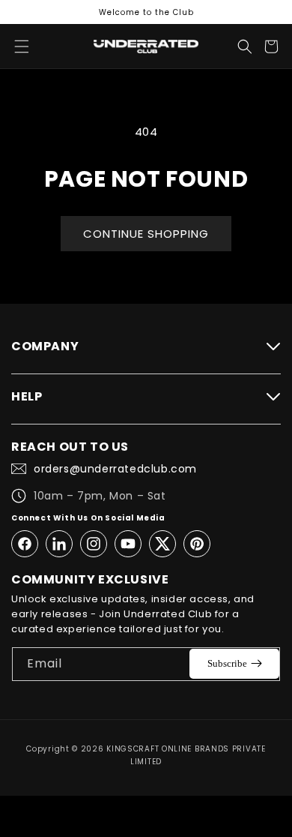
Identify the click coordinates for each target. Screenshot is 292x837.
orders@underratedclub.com (115, 468)
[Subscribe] (234, 664)
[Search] (245, 46)
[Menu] (21, 46)
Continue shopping (146, 234)
